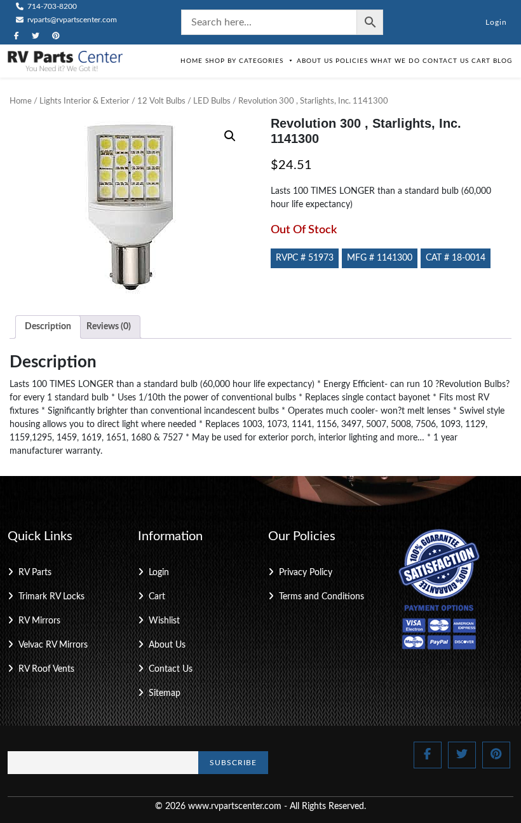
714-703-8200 (51, 6)
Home (191, 61)
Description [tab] (48, 326)
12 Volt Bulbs (161, 101)
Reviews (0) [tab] (108, 326)
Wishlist (164, 620)
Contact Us (446, 61)
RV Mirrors (39, 620)
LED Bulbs (212, 101)
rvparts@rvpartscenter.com (71, 20)
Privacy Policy (305, 572)
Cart (481, 61)
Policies (351, 61)
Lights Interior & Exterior (84, 101)
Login (496, 22)
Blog (502, 61)
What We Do (395, 61)
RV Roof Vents (46, 669)
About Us (315, 61)
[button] (230, 136)
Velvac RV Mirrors (53, 645)
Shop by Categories (244, 61)
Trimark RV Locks (51, 596)
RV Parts (34, 572)
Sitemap (164, 693)
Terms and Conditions (321, 596)
